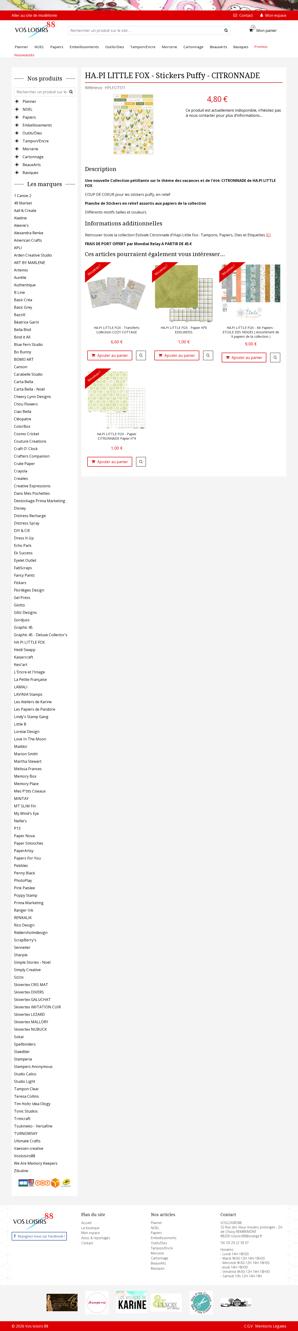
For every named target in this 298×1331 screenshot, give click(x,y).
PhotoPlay (23, 880)
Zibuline (21, 1170)
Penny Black (24, 873)
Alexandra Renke (28, 232)
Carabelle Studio (28, 374)
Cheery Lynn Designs (32, 396)
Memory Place (26, 783)
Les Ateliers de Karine (33, 701)
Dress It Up (24, 538)
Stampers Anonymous (33, 1066)
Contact (87, 1243)
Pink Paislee (24, 887)
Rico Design (24, 925)
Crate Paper (24, 463)
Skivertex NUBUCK (30, 1029)
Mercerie (30, 148)
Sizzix (19, 977)
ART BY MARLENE (29, 262)
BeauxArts (32, 164)
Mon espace (90, 1233)
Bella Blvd (22, 329)
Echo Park (22, 545)
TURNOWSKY (25, 1133)
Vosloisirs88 (24, 1155)
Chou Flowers (26, 404)
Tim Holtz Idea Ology (32, 1103)
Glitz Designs (25, 612)
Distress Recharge (30, 515)
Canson (20, 366)
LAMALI (20, 686)
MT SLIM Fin (25, 806)
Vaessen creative (28, 1148)
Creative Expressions (32, 485)
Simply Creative (27, 969)
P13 (17, 828)
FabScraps (23, 567)
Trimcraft (22, 1118)
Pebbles (21, 865)
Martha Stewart (27, 761)
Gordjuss (22, 619)
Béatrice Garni (26, 322)
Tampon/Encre (36, 141)
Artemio (21, 270)
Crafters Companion (32, 456)
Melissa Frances (28, 768)
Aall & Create (25, 210)
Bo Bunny (22, 351)
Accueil (86, 1223)
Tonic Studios (26, 1111)
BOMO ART (24, 359)
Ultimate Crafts (27, 1141)
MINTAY (21, 798)
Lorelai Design (26, 731)
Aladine (20, 218)
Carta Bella (23, 381)
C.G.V (248, 1326)
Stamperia (23, 1059)
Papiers (29, 117)
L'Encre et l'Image (29, 672)
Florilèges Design (29, 590)
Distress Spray (26, 523)
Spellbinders (25, 1044)
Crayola (20, 471)
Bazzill (19, 314)
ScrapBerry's (25, 940)
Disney (20, 508)
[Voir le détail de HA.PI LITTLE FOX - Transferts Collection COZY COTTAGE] (141, 355)
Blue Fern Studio (28, 344)
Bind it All (22, 337)
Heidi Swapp (24, 649)
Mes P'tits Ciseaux (30, 791)
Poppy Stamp (25, 895)
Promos (261, 46)
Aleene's (21, 225)
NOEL (28, 109)
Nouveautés (24, 55)
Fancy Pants (24, 575)
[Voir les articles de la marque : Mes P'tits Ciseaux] (201, 1312)
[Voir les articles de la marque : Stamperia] (96, 1312)
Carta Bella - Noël (29, 389)
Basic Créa (23, 299)
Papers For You (27, 858)
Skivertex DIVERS (29, 992)
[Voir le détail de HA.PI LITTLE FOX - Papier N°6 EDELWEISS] (208, 355)
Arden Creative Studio (33, 255)
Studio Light (24, 1081)
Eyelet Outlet (25, 560)
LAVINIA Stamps (28, 694)
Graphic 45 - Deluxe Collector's (40, 634)
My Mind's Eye (26, 813)
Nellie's (20, 820)
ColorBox (22, 426)
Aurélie (20, 277)
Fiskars (20, 582)
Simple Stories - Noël (32, 962)
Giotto (19, 605)
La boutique (90, 1228)
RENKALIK (23, 917)
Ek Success (23, 552)
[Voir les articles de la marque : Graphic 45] (62, 1309)
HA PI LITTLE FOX (29, 642)
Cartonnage (33, 156)
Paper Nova (24, 835)
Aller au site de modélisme (34, 15)
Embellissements (37, 125)
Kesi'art (20, 664)
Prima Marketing (29, 902)
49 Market (23, 203)
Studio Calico (25, 1074)
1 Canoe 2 (22, 195)
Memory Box (25, 776)
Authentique (25, 285)
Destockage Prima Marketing (39, 500)
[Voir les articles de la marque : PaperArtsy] (235, 1305)
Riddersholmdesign (30, 932)
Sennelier (22, 947)
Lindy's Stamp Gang (31, 716)
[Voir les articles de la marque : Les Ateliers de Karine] (131, 1312)
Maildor (20, 746)
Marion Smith (26, 753)
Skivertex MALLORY (31, 1021)
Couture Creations (30, 441)
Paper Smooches (28, 843)
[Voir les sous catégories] (17, 101)
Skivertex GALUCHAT (32, 999)
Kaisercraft (23, 657)
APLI (18, 247)
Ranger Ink (23, 910)
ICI (268, 234)
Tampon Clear (26, 1088)
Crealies (21, 478)
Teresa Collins (26, 1096)
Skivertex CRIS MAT (31, 984)
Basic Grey (23, 307)
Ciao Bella (22, 411)
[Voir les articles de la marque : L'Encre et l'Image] (166, 1310)
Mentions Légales (270, 1326)
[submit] (226, 30)
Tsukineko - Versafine (33, 1126)
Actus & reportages (95, 1238)
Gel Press (22, 597)
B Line (19, 292)
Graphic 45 (23, 627)
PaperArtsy (24, 850)
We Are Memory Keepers (36, 1163)
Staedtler (22, 1051)
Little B (20, 724)
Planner (29, 101)
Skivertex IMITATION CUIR (37, 1007)
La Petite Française (30, 679)
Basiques (30, 172)
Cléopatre (22, 418)
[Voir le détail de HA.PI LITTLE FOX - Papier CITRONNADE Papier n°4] (141, 462)
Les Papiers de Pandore (34, 709)
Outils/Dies (32, 133)
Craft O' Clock (26, 448)
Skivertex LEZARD (29, 1014)
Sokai (19, 1036)
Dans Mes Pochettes (32, 493)
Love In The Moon (30, 739)
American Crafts (28, 240)
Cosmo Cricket (26, 433)
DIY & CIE (22, 530)
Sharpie (20, 954)
